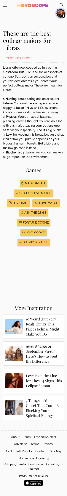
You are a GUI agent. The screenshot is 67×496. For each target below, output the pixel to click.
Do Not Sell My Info (18, 451)
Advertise (20, 444)
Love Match (48, 203)
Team (27, 437)
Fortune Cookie (35, 222)
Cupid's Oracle (35, 242)
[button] (48, 458)
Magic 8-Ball (35, 183)
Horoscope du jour (32, 458)
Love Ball (20, 203)
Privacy (48, 444)
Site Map (56, 451)
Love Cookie (35, 232)
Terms (35, 444)
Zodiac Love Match (36, 193)
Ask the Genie (35, 212)
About (15, 437)
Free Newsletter (45, 437)
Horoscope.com (19, 58)
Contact (41, 451)
